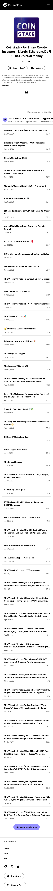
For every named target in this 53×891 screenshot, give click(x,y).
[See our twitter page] (11, 866)
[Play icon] (5, 120)
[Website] (26, 92)
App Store (16, 876)
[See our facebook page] (5, 866)
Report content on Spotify (39, 112)
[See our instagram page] (18, 866)
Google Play (17, 884)
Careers (6, 849)
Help (5, 859)
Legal (6, 854)
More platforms (37, 68)
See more (6, 85)
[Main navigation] (48, 5)
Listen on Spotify (18, 68)
